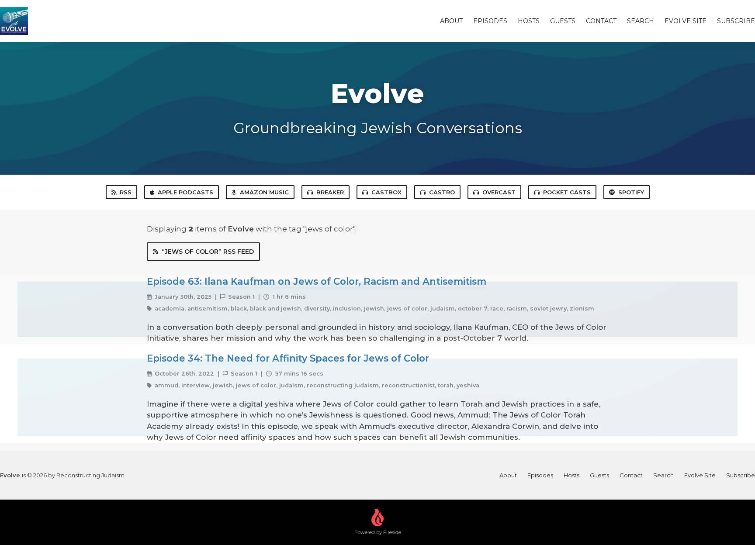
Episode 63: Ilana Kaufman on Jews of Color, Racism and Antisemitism (316, 281)
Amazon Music (264, 192)
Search (640, 21)
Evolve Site (686, 21)
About (451, 21)
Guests (562, 21)
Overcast (499, 192)
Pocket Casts (567, 192)
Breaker (330, 192)
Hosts (529, 21)
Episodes (490, 21)
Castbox (386, 192)
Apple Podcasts (185, 192)
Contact (601, 21)
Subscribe (736, 21)
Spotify (631, 192)
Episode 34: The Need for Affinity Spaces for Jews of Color (288, 358)
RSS (126, 192)
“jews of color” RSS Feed (208, 251)
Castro (442, 192)
